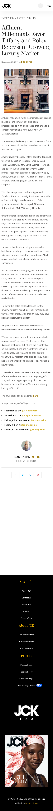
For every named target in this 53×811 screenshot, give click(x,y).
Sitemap (26, 611)
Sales (32, 18)
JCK (6, 6)
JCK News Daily (30, 410)
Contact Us (26, 597)
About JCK (26, 591)
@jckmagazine (38, 420)
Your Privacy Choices (26, 685)
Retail (21, 18)
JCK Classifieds (26, 648)
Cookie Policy (27, 671)
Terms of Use (26, 618)
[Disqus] (26, 522)
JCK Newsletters (26, 634)
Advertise (26, 604)
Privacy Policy (26, 665)
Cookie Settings (26, 678)
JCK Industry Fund (26, 641)
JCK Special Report (31, 415)
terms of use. (31, 803)
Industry (7, 18)
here (35, 395)
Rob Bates (26, 62)
